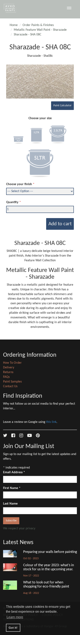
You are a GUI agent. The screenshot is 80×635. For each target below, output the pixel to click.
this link (51, 422)
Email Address (14, 472)
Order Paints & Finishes (38, 25)
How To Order (12, 362)
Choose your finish (19, 184)
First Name (12, 488)
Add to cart (60, 223)
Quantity (12, 202)
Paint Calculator (62, 105)
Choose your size (40, 118)
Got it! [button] (13, 627)
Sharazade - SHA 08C (27, 34)
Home (14, 25)
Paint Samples (12, 381)
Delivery (8, 367)
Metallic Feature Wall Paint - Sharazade (40, 30)
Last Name (10, 503)
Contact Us (10, 386)
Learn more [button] (15, 617)
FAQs (6, 377)
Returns (8, 372)
